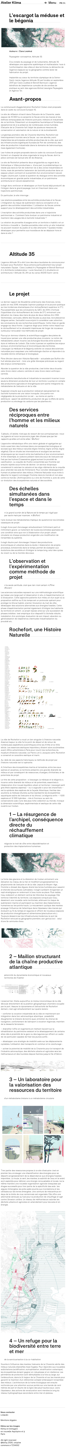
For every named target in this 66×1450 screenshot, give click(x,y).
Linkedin (4, 1415)
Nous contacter (8, 1412)
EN (64, 3)
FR (61, 3)
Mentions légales (9, 1420)
